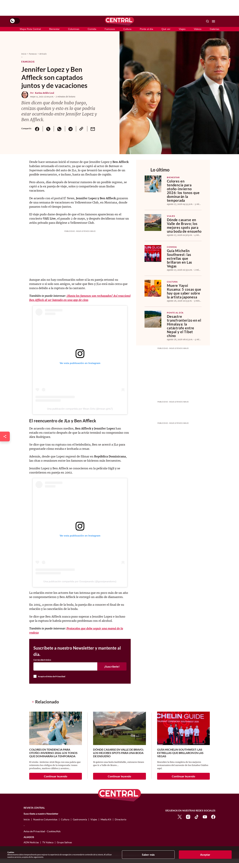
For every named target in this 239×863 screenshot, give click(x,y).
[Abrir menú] (213, 21)
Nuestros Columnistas (45, 819)
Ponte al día (146, 29)
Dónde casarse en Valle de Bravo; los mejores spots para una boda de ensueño (184, 225)
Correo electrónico (42, 660)
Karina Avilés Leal (44, 93)
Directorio (120, 819)
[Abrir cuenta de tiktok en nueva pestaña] (196, 816)
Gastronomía (80, 819)
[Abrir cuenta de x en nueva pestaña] (180, 816)
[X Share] (48, 128)
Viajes (182, 29)
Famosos (110, 29)
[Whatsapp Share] (59, 128)
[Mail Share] (92, 128)
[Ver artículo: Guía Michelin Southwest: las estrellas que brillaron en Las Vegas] (153, 253)
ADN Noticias (31, 842)
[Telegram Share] (70, 128)
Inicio (23, 53)
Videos (197, 29)
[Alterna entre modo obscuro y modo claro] (14, 21)
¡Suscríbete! (112, 666)
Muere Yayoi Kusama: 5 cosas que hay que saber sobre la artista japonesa (184, 291)
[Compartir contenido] (5, 436)
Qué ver (165, 29)
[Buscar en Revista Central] (207, 21)
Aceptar (205, 854)
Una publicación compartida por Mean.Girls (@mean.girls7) (80, 408)
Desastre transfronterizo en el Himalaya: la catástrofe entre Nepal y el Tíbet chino (184, 326)
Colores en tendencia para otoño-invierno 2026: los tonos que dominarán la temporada (183, 190)
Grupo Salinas (64, 842)
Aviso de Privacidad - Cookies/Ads (42, 831)
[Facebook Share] (37, 128)
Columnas (73, 29)
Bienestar (54, 29)
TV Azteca (47, 842)
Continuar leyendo (55, 776)
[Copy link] (81, 128)
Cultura (127, 29)
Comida (92, 29)
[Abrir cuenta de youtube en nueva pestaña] (205, 816)
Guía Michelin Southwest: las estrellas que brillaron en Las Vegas (179, 258)
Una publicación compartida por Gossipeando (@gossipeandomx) (79, 581)
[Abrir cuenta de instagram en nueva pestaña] (188, 816)
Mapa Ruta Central (30, 29)
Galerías (214, 29)
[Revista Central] (119, 21)
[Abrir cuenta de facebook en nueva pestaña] (213, 816)
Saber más (148, 854)
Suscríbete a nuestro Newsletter (41, 813)
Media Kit (106, 819)
